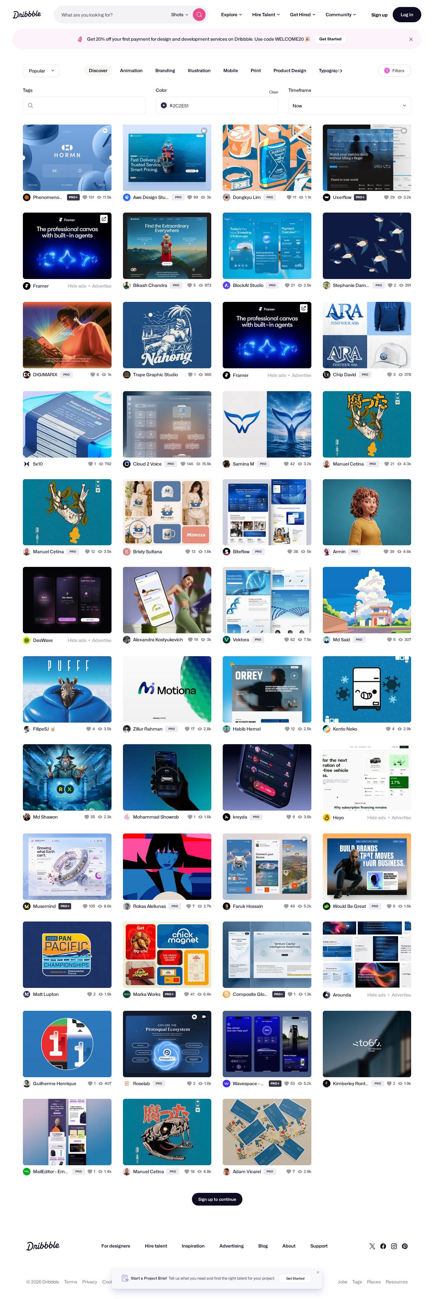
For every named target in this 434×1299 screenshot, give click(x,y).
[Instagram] (394, 1246)
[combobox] (110, 14)
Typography (331, 70)
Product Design (290, 70)
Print (256, 70)
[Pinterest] (405, 1246)
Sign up (379, 14)
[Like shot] (99, 179)
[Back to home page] (27, 14)
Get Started (330, 39)
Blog (263, 1245)
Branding (165, 70)
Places (374, 1281)
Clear (273, 92)
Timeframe (299, 90)
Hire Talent (263, 14)
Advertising (232, 1245)
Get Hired (300, 14)
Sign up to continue (217, 1199)
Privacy (89, 1281)
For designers (115, 1245)
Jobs (342, 1281)
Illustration (199, 70)
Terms (70, 1281)
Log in (407, 14)
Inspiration (193, 1245)
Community (338, 14)
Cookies (110, 1281)
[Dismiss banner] (318, 1272)
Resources (397, 1281)
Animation (131, 70)
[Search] (199, 14)
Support (319, 1245)
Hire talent (156, 1245)
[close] (411, 39)
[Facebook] (383, 1246)
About (288, 1245)
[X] (372, 1246)
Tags (27, 90)
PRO (73, 197)
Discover (98, 70)
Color (161, 90)
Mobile (230, 70)
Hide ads (77, 286)
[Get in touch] (74, 179)
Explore (229, 14)
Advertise (102, 286)
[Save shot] (87, 179)
